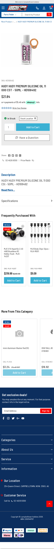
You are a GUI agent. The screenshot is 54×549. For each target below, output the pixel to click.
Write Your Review (19, 108)
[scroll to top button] (49, 504)
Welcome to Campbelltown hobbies (27, 2)
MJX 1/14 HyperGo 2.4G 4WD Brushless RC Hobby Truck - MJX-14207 (13, 252)
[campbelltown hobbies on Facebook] (3, 418)
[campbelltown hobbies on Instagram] (8, 418)
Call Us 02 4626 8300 (15, 500)
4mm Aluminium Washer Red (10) (16, 348)
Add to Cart (32, 127)
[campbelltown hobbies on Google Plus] (18, 418)
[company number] (37, 7)
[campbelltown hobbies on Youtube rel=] (22, 418)
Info (38, 102)
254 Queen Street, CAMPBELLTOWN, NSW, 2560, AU (26, 486)
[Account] (44, 7)
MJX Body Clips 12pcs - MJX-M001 (40, 250)
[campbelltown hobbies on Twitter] (13, 418)
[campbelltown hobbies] (17, 8)
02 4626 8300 (11, 160)
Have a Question (28, 137)
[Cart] (51, 7)
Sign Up (45, 411)
